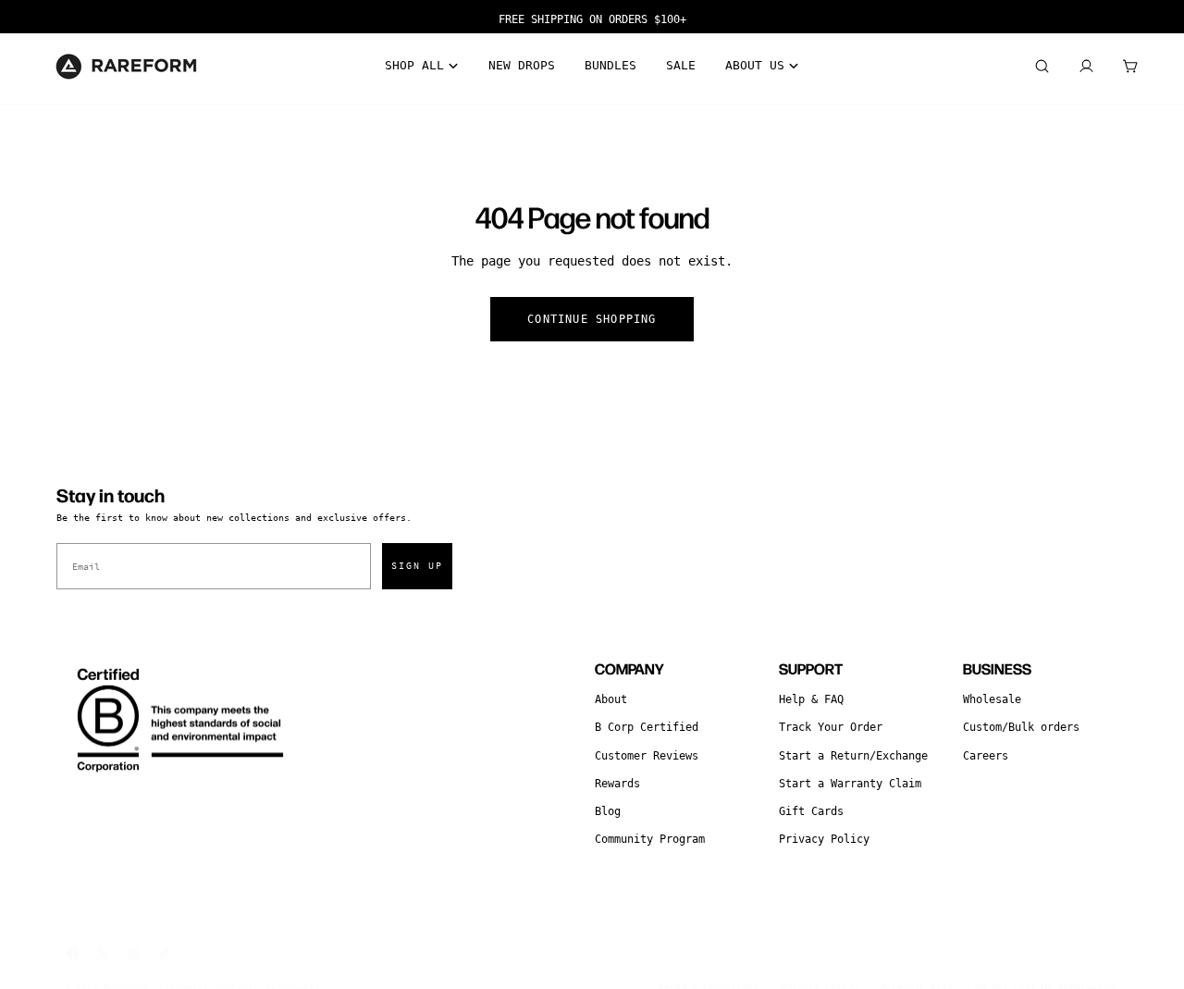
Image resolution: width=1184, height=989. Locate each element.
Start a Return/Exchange (853, 755)
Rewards (617, 783)
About (611, 699)
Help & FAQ (811, 699)
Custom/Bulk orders (1021, 727)
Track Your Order (830, 727)
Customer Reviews (646, 755)
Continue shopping (591, 319)
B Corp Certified (646, 727)
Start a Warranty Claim (850, 783)
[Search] (1041, 66)
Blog (608, 811)
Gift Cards (811, 811)
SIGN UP (417, 566)
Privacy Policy (824, 839)
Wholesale (992, 699)
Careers (985, 755)
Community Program (650, 839)
